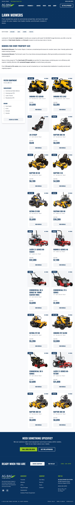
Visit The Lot (51, 464)
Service (39, 6)
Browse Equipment (37, 464)
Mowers (23, 482)
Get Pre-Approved (66, 6)
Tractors (23, 479)
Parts (44, 6)
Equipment (21, 6)
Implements (24, 490)
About (54, 6)
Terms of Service (61, 501)
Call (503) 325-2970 (28, 449)
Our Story (41, 479)
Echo (19, 31)
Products (30, 6)
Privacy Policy (51, 501)
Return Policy (70, 501)
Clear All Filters (13, 119)
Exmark (24, 31)
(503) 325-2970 (69, 1)
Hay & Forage (24, 487)
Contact (41, 487)
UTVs (22, 485)
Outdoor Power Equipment (28, 493)
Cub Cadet (12, 31)
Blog (49, 6)
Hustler (31, 31)
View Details (38, 109)
